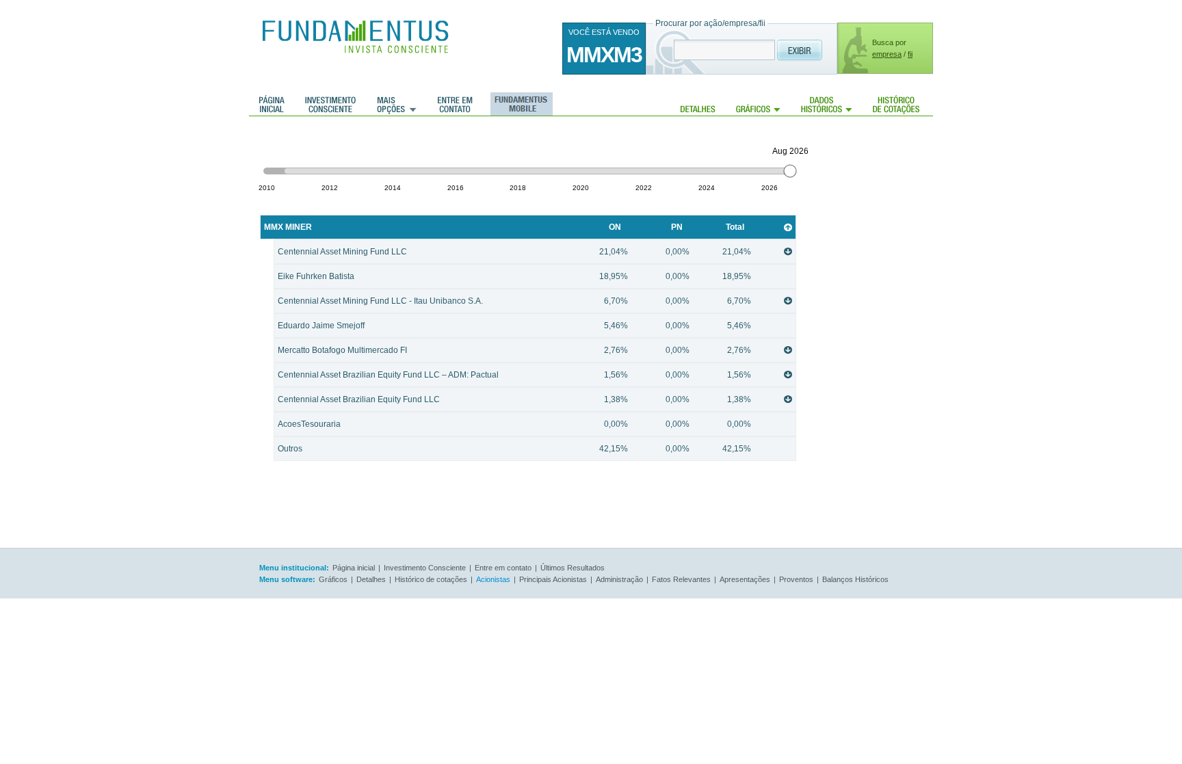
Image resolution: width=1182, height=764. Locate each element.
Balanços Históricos (855, 579)
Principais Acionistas (553, 579)
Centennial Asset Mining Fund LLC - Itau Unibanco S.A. (514, 301)
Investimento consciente (330, 104)
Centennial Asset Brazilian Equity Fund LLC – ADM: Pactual (514, 375)
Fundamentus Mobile (519, 104)
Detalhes (698, 104)
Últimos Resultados (572, 568)
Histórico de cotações (896, 104)
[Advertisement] (878, 335)
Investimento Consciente (425, 568)
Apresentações (745, 579)
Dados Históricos (826, 104)
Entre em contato (455, 104)
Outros (514, 448)
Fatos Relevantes (681, 579)
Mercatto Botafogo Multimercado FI (514, 350)
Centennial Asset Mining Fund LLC (514, 251)
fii (910, 54)
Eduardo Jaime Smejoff (514, 325)
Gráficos (758, 104)
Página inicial (271, 104)
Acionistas (493, 579)
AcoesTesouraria (514, 424)
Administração (619, 579)
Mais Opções (396, 104)
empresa (887, 54)
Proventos (796, 579)
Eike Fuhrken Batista (514, 276)
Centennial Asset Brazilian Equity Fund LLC (514, 399)
